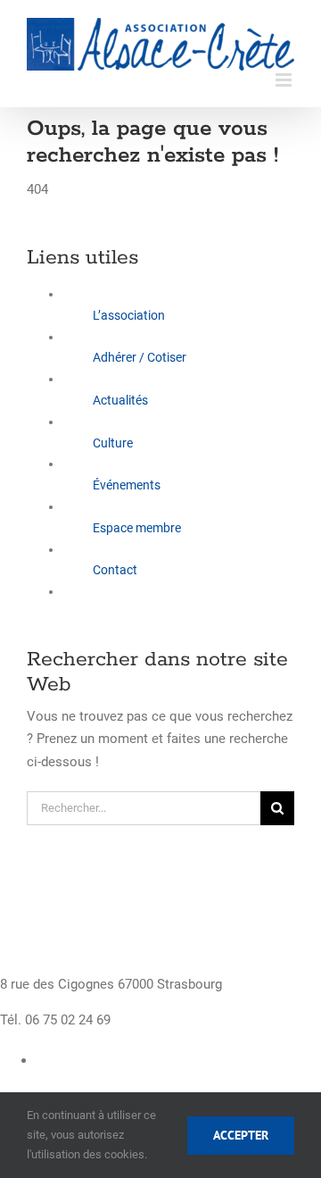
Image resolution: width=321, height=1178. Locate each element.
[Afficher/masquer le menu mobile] (285, 80)
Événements (126, 485)
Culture (113, 443)
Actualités (120, 400)
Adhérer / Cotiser (139, 357)
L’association (129, 315)
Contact (115, 570)
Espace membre (137, 528)
